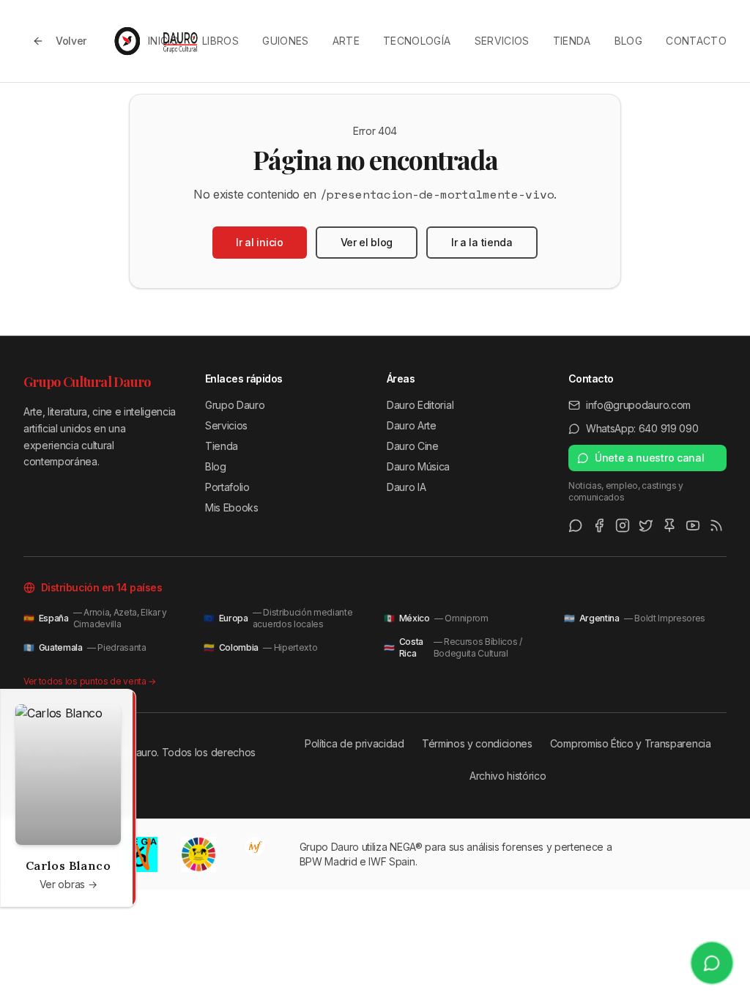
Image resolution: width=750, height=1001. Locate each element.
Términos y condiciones (477, 743)
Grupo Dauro (234, 405)
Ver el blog (367, 242)
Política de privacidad (354, 743)
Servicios (502, 40)
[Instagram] (622, 525)
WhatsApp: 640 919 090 (642, 428)
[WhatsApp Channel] (575, 525)
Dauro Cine (413, 446)
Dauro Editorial (420, 405)
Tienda (572, 40)
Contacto (696, 40)
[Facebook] (599, 525)
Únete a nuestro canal (649, 457)
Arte (346, 40)
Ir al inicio (259, 242)
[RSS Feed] (716, 525)
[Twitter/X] (646, 525)
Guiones (285, 40)
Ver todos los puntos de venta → (89, 681)
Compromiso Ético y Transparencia (630, 743)
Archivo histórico (507, 775)
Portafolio (227, 487)
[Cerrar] (121, 704)
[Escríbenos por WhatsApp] (711, 962)
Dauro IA (406, 487)
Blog (628, 40)
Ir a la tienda (482, 242)
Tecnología (417, 40)
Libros (220, 40)
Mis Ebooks (232, 507)
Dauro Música (418, 466)
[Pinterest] (669, 525)
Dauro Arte (412, 425)
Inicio (163, 40)
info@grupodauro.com (638, 405)
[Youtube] (693, 525)
